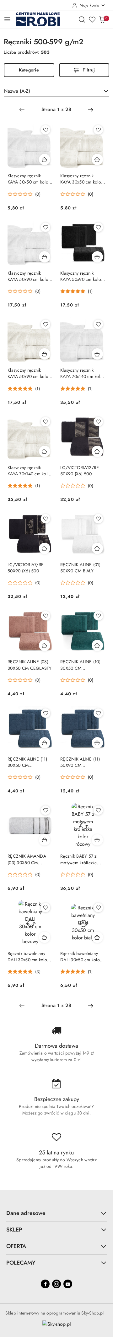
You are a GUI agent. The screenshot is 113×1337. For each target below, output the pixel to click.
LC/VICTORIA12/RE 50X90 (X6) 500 (79, 470)
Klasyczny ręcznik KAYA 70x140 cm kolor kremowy (30, 470)
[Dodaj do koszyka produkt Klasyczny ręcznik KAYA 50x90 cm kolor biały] (44, 256)
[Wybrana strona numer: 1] (56, 109)
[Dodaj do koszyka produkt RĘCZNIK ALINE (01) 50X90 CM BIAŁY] (97, 548)
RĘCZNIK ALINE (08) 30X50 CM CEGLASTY (30, 665)
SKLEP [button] (14, 1230)
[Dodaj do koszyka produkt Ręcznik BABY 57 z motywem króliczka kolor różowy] (97, 839)
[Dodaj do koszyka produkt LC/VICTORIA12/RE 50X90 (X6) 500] (97, 451)
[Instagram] (56, 1284)
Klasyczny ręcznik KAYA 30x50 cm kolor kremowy (81, 179)
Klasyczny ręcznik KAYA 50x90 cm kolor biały (29, 276)
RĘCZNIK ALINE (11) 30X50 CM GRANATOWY (27, 762)
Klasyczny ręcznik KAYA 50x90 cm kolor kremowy (29, 373)
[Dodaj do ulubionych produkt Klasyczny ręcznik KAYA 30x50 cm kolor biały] (45, 130)
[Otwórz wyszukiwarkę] (81, 19)
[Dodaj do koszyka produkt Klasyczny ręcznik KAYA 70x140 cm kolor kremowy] (44, 451)
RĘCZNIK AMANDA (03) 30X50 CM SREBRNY (27, 859)
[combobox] (56, 91)
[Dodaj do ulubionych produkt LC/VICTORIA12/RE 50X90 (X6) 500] (98, 421)
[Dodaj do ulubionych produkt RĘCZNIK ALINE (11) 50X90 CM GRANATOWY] (98, 713)
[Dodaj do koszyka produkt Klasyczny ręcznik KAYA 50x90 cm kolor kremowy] (44, 354)
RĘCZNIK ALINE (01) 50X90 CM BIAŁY (80, 567)
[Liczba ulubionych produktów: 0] (92, 19)
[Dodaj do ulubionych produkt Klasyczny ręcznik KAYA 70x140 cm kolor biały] (98, 324)
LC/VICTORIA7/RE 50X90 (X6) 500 (26, 567)
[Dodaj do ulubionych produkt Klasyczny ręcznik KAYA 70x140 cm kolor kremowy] (45, 421)
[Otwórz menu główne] (7, 19)
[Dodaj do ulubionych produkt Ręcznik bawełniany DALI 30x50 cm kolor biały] (98, 907)
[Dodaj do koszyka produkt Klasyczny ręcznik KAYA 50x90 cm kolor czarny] (97, 256)
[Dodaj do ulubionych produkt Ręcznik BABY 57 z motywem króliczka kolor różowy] (98, 810)
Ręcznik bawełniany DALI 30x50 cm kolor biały (80, 956)
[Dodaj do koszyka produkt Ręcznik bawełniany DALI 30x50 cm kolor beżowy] (44, 937)
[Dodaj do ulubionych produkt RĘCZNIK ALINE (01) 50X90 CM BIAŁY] (98, 518)
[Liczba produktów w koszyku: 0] (102, 19)
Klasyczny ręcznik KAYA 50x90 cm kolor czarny (81, 276)
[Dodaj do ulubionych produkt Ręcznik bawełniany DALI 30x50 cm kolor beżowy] (45, 907)
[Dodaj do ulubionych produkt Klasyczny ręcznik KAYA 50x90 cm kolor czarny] (98, 227)
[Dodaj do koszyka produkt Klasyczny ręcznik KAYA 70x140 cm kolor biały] (97, 354)
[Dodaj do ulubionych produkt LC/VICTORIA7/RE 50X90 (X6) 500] (45, 518)
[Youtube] (67, 1284)
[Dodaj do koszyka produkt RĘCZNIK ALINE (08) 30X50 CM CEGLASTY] (44, 645)
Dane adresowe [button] (26, 1213)
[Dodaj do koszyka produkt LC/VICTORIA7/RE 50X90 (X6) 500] (44, 548)
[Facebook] (45, 1284)
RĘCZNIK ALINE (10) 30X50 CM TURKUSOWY (80, 665)
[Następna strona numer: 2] (90, 109)
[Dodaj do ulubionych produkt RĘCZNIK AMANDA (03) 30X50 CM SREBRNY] (45, 810)
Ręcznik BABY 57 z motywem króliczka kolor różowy (78, 859)
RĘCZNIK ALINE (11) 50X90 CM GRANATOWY (80, 762)
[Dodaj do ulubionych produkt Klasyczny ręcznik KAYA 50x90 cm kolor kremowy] (45, 324)
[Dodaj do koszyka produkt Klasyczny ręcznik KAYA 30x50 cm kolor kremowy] (97, 159)
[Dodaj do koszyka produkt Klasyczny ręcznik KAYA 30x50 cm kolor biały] (44, 159)
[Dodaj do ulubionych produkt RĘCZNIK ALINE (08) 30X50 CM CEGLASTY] (45, 615)
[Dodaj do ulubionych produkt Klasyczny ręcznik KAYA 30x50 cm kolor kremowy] (98, 130)
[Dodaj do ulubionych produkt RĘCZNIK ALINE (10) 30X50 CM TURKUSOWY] (98, 615)
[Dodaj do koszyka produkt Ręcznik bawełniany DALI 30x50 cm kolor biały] (97, 937)
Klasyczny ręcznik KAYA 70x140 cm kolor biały (82, 373)
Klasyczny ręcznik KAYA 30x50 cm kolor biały (29, 179)
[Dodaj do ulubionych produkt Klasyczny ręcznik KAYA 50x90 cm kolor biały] (45, 227)
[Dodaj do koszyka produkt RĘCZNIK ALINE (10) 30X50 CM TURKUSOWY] (97, 645)
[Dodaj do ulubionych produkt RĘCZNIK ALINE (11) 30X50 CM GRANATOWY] (45, 713)
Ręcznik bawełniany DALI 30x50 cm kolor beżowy (28, 956)
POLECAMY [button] (20, 1263)
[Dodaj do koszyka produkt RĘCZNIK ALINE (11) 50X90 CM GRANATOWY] (97, 742)
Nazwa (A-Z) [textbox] (17, 91)
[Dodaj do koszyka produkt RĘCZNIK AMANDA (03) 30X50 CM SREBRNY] (44, 839)
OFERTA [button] (16, 1246)
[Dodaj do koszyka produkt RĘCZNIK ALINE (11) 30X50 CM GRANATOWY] (44, 742)
